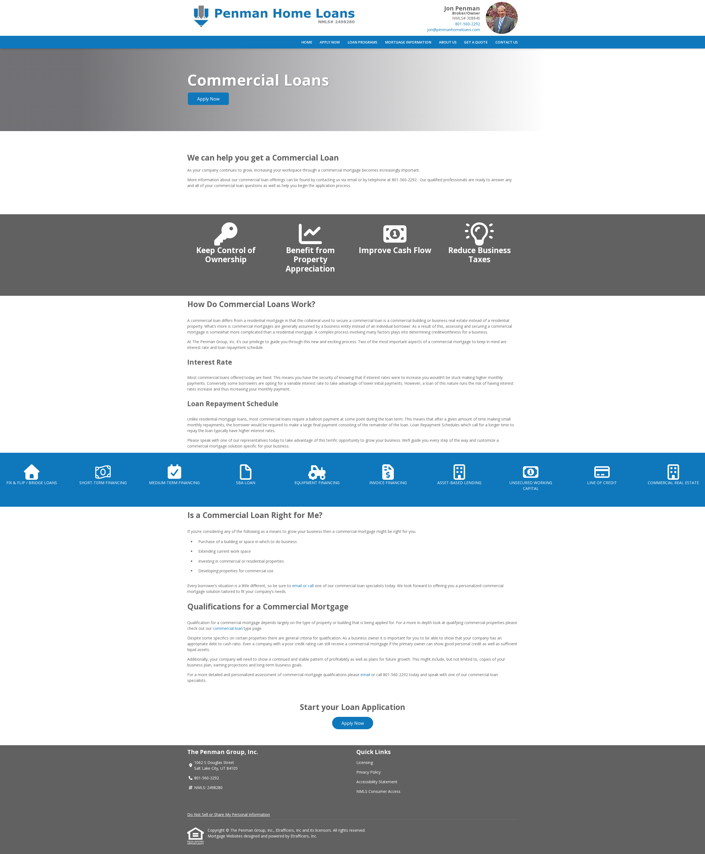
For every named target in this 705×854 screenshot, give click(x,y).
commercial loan (228, 628)
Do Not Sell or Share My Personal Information (228, 814)
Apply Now (330, 42)
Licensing (364, 762)
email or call (303, 585)
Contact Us (506, 42)
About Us (448, 42)
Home (306, 42)
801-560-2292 (467, 23)
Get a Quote (476, 42)
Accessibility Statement (376, 781)
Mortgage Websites (226, 836)
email (365, 674)
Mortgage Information (408, 42)
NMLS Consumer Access (378, 791)
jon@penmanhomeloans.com (453, 29)
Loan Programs (362, 42)
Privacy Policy (368, 772)
